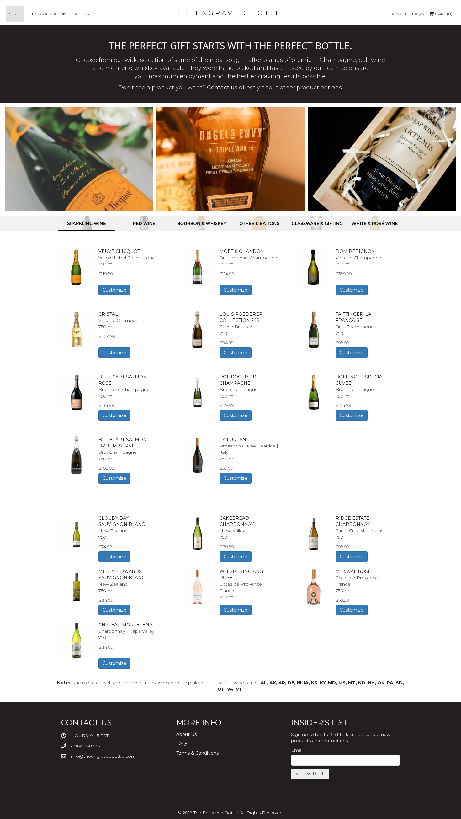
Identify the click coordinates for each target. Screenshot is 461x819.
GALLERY (81, 13)
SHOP (15, 13)
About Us (186, 734)
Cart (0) (443, 13)
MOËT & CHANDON (242, 251)
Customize (114, 290)
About (399, 13)
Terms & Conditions (197, 753)
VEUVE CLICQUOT (119, 251)
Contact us (222, 87)
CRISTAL (108, 314)
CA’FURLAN (233, 439)
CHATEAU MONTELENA (125, 625)
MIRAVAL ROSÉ (353, 571)
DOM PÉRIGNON (355, 251)
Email (298, 750)
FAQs (418, 13)
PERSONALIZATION (46, 13)
